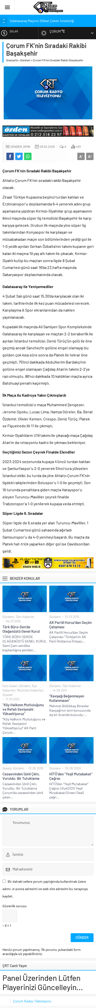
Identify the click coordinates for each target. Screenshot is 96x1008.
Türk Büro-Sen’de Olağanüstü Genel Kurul (21, 629)
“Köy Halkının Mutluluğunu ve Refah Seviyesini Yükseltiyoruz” (23, 709)
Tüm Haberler (25, 617)
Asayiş (6, 768)
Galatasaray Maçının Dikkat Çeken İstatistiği (42, 21)
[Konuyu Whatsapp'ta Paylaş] (28, 156)
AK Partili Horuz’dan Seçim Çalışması (70, 624)
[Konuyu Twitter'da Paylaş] (19, 156)
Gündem (25, 60)
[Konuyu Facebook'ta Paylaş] (10, 156)
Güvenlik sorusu (14, 906)
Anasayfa (12, 60)
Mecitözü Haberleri (30, 690)
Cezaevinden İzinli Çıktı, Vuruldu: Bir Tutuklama (21, 776)
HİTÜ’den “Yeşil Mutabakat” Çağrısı (71, 776)
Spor (26, 146)
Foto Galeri (9, 686)
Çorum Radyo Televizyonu (32, 1001)
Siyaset (7, 695)
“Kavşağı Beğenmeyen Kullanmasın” (66, 698)
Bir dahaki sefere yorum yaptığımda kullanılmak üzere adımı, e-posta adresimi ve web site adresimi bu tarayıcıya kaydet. (45, 888)
